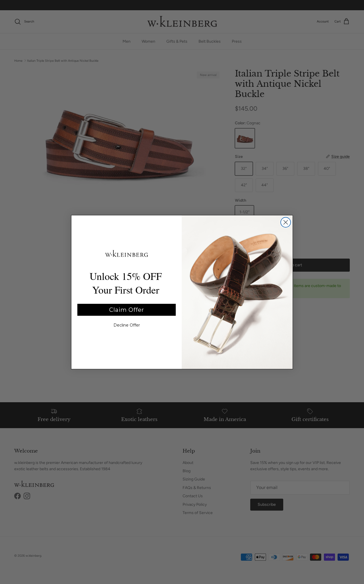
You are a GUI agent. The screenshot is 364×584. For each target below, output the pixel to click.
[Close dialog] (286, 222)
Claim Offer (126, 309)
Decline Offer (126, 325)
